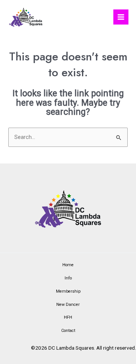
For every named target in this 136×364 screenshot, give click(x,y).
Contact (68, 330)
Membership (68, 291)
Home (68, 264)
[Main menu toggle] (120, 17)
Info (68, 278)
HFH (68, 317)
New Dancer (68, 304)
